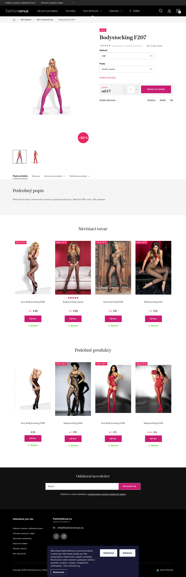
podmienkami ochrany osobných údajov (107, 494)
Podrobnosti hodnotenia (133, 46)
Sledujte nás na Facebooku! (56, 536)
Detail (33, 318)
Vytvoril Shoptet (166, 570)
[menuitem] (47, 10)
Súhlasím (127, 553)
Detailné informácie (108, 77)
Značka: (107, 100)
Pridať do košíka (156, 89)
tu (79, 565)
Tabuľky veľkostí (19, 548)
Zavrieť (118, 99)
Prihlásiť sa (129, 486)
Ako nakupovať (19, 553)
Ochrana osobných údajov (52, 2)
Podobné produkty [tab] (78, 176)
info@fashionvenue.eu (70, 528)
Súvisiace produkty (53, 176)
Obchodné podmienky (22, 538)
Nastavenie (58, 572)
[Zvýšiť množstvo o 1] (136, 89)
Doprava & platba (20, 543)
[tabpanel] (33, 286)
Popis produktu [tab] (20, 176)
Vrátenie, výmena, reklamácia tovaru (20, 2)
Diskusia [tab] (36, 176)
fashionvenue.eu (64, 536)
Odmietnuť (108, 553)
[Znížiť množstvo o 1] (125, 89)
